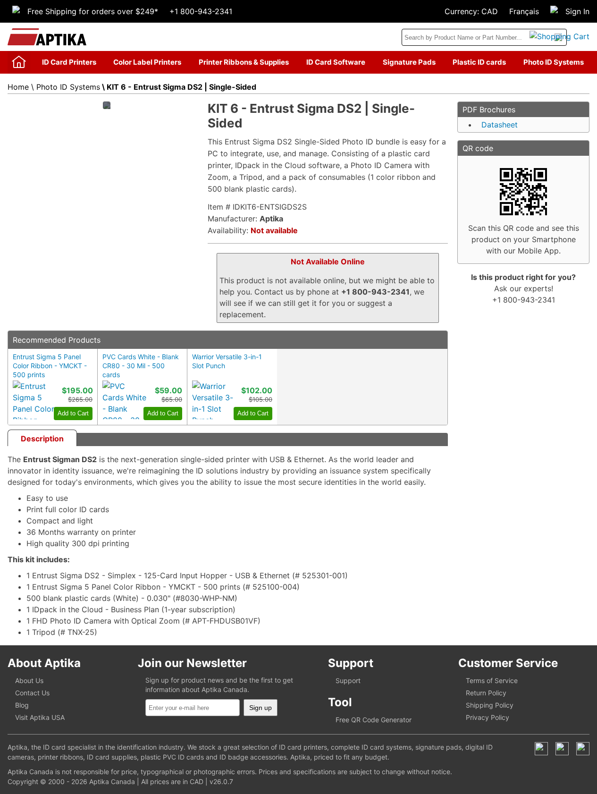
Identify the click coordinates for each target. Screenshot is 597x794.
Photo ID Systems (553, 62)
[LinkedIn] (562, 748)
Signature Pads (409, 62)
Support (348, 680)
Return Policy (486, 693)
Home (18, 87)
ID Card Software (335, 62)
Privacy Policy (487, 717)
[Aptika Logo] (47, 36)
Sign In (577, 11)
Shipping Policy (489, 705)
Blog (22, 705)
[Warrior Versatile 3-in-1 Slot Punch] (214, 400)
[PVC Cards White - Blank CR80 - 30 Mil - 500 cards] (125, 400)
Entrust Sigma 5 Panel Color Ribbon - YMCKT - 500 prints (50, 366)
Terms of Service (492, 680)
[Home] (19, 62)
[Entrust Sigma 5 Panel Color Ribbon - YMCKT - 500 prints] (35, 400)
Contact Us (32, 693)
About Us (29, 680)
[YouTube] (582, 748)
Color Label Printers (147, 62)
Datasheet (499, 124)
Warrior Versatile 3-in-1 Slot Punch (227, 361)
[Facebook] (541, 748)
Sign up (260, 707)
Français (524, 11)
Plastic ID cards (479, 62)
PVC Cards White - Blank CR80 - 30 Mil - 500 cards (140, 366)
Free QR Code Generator (374, 720)
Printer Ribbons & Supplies (244, 62)
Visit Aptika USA (40, 717)
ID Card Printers (69, 62)
